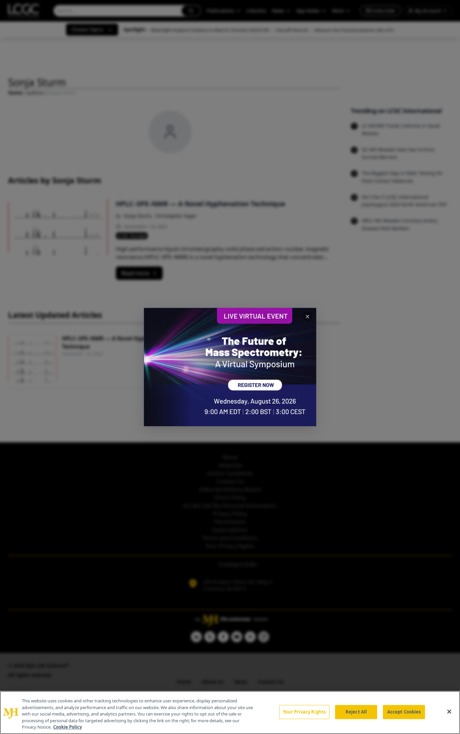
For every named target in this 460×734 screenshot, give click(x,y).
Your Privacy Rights (304, 712)
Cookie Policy (67, 727)
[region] (230, 712)
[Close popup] (307, 316)
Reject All (356, 712)
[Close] (449, 711)
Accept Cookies (404, 712)
